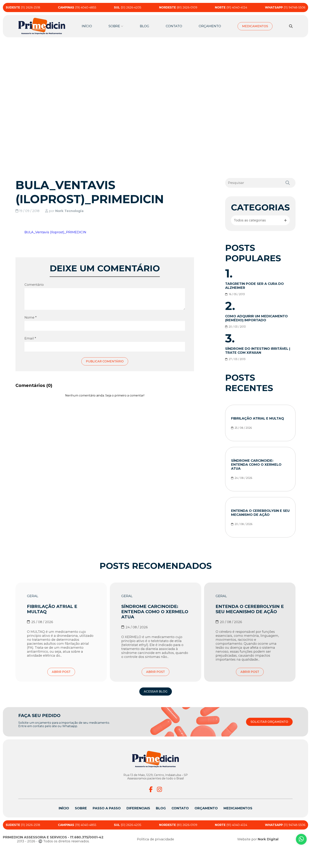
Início (87, 26)
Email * (30, 338)
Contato (174, 26)
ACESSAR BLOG (155, 691)
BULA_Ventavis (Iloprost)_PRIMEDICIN (55, 232)
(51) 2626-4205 (127, 7)
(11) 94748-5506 (285, 7)
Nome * (30, 317)
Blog (144, 26)
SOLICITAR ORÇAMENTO (269, 722)
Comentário (34, 285)
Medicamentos (255, 26)
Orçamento (210, 26)
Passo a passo (107, 808)
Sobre (81, 808)
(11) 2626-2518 (23, 7)
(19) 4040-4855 (77, 7)
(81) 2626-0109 (178, 7)
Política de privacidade (155, 839)
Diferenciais (138, 808)
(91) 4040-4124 (231, 7)
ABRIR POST (61, 672)
